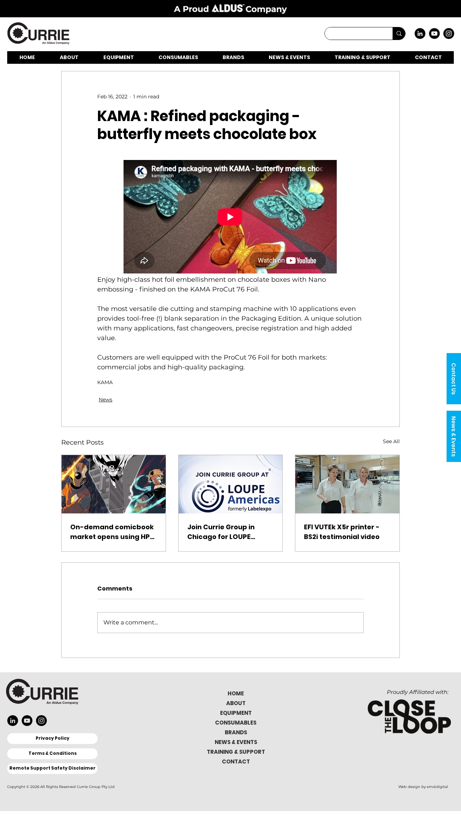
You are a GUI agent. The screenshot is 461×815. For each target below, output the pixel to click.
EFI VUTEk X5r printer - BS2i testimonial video (342, 531)
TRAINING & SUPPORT (236, 752)
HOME (236, 693)
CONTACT (236, 761)
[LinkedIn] (420, 33)
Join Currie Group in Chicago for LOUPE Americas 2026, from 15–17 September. (229, 532)
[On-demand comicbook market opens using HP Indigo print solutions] (114, 484)
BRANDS (236, 732)
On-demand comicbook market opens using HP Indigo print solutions (112, 532)
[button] (454, 378)
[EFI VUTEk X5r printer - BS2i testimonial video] (347, 484)
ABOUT (236, 703)
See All (391, 441)
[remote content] (230, 217)
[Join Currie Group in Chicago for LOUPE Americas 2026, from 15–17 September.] (231, 484)
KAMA (105, 382)
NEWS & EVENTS (236, 742)
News (105, 399)
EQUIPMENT (236, 713)
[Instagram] (448, 33)
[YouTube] (434, 33)
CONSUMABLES (235, 722)
